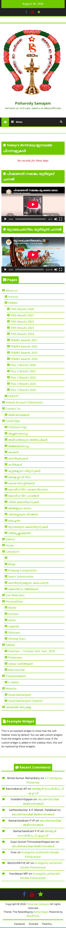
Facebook (19, 924)
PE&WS (12, 303)
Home (10, 545)
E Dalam (13, 682)
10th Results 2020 (22, 309)
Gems (12, 620)
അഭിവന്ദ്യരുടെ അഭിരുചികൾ (27, 440)
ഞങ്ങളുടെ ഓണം (19, 508)
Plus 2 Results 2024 (23, 390)
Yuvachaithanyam (19, 695)
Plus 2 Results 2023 (23, 384)
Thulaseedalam (16, 676)
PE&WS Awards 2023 (24, 352)
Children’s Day (17, 427)
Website (11, 688)
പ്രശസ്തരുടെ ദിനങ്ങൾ (23, 514)
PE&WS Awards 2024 (24, 359)
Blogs (12, 564)
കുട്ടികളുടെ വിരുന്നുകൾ (24, 471)
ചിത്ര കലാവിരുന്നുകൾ (23, 502)
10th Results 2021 (22, 315)
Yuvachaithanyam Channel (25, 701)
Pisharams (15, 657)
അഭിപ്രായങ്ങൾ (18, 415)
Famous (13, 614)
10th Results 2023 (22, 328)
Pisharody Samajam (33, 103)
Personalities (14, 601)
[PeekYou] (39, 12)
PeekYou (47, 924)
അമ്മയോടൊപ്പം (18, 446)
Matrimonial (16, 670)
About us (12, 290)
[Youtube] (32, 12)
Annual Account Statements (24, 402)
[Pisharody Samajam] (5, 122)
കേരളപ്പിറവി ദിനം (19, 477)
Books (12, 607)
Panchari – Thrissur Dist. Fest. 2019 (31, 651)
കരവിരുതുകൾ (18, 458)
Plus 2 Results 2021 (23, 371)
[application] (33, 204)
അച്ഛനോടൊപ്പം (18, 433)
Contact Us (13, 408)
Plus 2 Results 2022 (23, 377)
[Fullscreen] (60, 219)
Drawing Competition (22, 570)
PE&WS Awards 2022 (24, 346)
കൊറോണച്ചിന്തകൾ (21, 483)
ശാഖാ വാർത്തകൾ (20, 663)
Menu (18, 121)
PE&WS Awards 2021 (24, 340)
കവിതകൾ (15, 464)
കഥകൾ (13, 452)
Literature (12, 551)
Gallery (10, 539)
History (13, 297)
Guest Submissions (20, 576)
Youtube (33, 924)
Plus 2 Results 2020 (23, 365)
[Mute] (55, 219)
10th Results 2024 (22, 334)
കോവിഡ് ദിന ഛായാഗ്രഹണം (28, 489)
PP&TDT (13, 396)
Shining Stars (17, 638)
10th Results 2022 (22, 321)
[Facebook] (26, 12)
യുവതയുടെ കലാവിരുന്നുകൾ (28, 527)
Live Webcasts (15, 595)
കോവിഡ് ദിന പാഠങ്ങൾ (23, 495)
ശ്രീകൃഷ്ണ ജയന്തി (19, 533)
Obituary (14, 632)
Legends (13, 626)
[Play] (5, 219)
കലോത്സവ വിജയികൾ (23, 589)
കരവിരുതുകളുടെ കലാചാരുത (28, 583)
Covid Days (13, 421)
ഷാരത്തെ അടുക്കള (18, 707)
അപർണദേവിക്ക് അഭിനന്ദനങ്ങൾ (33, 814)
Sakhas (10, 645)
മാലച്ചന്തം (14, 520)
